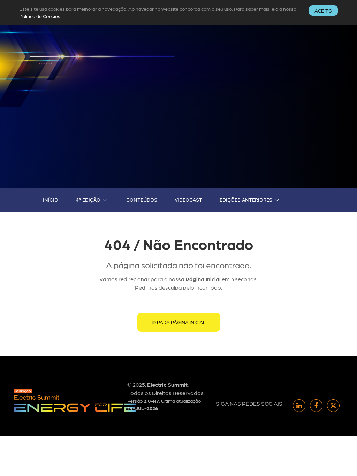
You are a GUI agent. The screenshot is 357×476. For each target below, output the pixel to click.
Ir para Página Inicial (179, 322)
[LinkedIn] (299, 405)
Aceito (323, 10)
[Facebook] (316, 405)
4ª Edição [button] (88, 200)
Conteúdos (141, 200)
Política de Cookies (39, 16)
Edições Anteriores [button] (246, 200)
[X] (333, 405)
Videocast (188, 200)
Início (50, 200)
